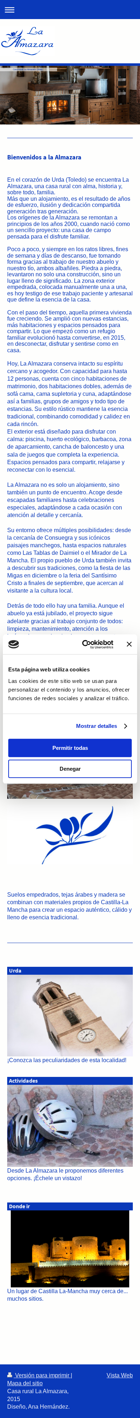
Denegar (70, 769)
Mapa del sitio (25, 1383)
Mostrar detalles (96, 726)
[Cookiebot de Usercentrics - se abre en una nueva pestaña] (84, 644)
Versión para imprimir (42, 1375)
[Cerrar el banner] (129, 644)
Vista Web (120, 1375)
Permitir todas (70, 748)
